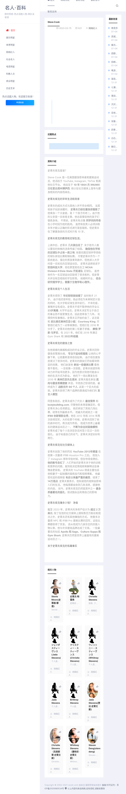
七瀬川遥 (114, 87)
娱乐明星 (10, 37)
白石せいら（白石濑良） (114, 138)
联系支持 (52, 11)
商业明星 (10, 81)
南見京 (114, 28)
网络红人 (10, 52)
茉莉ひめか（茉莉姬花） (114, 78)
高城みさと (114, 36)
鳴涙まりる (114, 70)
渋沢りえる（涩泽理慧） (114, 104)
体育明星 (10, 44)
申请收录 (20, 102)
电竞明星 (10, 66)
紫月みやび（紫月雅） (114, 45)
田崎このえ (114, 62)
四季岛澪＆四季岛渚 (114, 129)
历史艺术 (10, 88)
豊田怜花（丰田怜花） (114, 95)
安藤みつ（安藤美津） (114, 121)
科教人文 (10, 73)
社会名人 (10, 59)
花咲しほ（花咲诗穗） (114, 112)
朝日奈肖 (114, 146)
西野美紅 (114, 53)
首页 (13, 30)
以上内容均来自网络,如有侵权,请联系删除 (86, 788)
